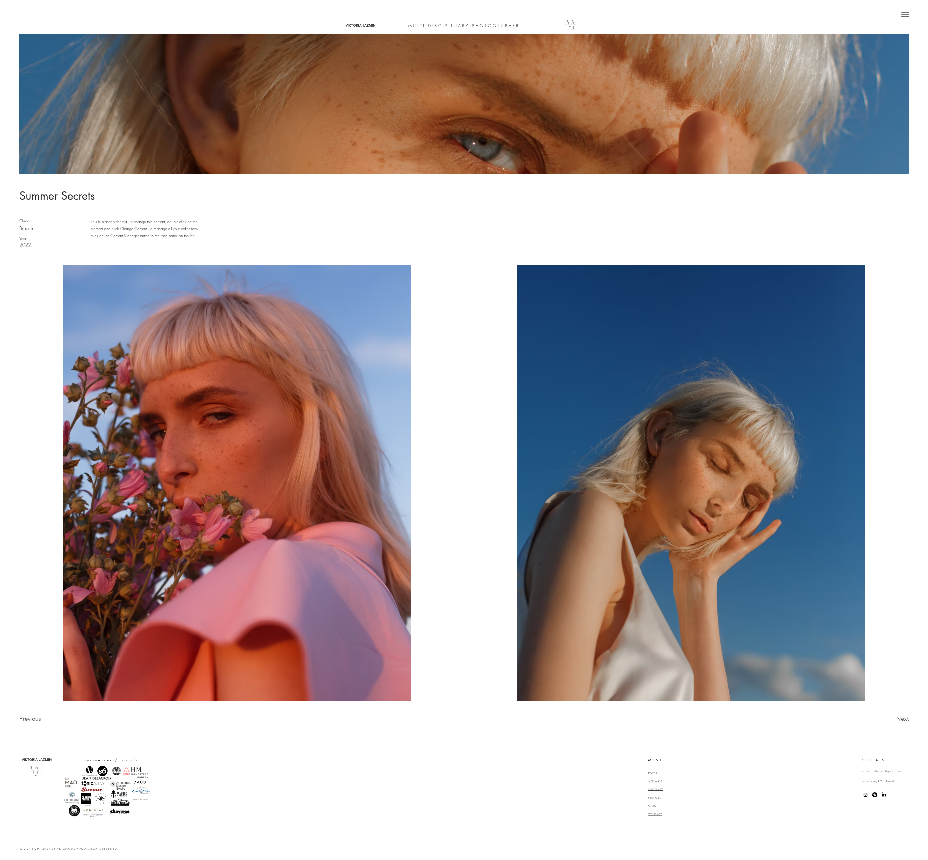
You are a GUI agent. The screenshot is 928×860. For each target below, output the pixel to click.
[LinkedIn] (883, 794)
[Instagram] (865, 794)
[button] (905, 14)
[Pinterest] (874, 794)
